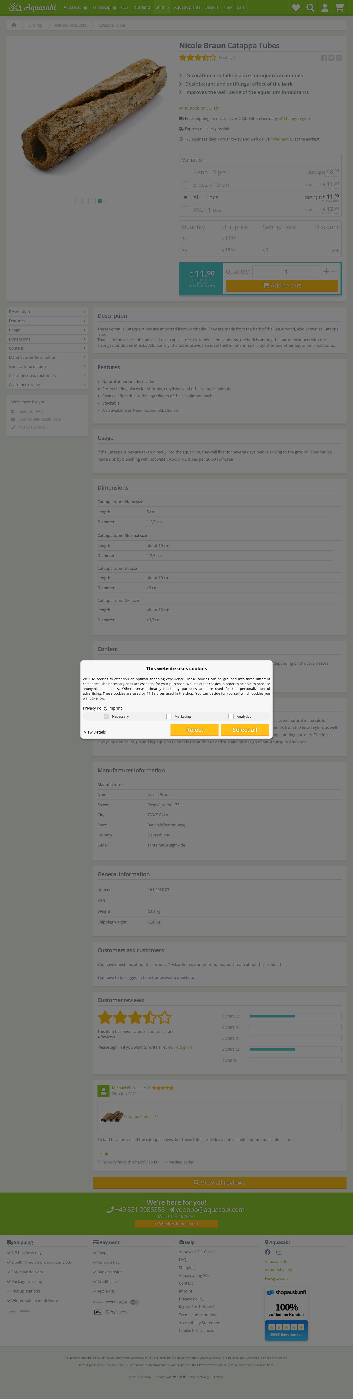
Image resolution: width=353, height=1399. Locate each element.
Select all (245, 730)
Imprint (115, 708)
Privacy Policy (95, 708)
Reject (194, 730)
